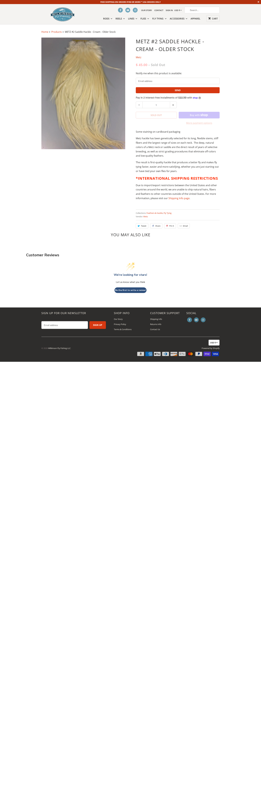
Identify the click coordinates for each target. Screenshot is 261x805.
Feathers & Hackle (155, 213)
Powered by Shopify (211, 348)
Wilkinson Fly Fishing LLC (59, 348)
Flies (143, 18)
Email (185, 225)
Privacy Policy (120, 324)
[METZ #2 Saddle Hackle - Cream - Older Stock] (83, 93)
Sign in (169, 10)
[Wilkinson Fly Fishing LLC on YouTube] (127, 10)
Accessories (177, 18)
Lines (131, 18)
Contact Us (155, 329)
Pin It (171, 225)
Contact (158, 10)
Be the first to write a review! (130, 290)
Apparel (195, 18)
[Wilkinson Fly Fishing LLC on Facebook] (120, 10)
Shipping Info (156, 319)
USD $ (177, 10)
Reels (119, 18)
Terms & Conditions (123, 329)
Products (56, 31)
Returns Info (155, 324)
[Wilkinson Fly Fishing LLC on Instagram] (135, 10)
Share (157, 225)
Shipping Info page (179, 198)
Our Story (146, 10)
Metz (138, 57)
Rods (106, 18)
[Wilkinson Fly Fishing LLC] (62, 13)
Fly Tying (158, 18)
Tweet (143, 225)
